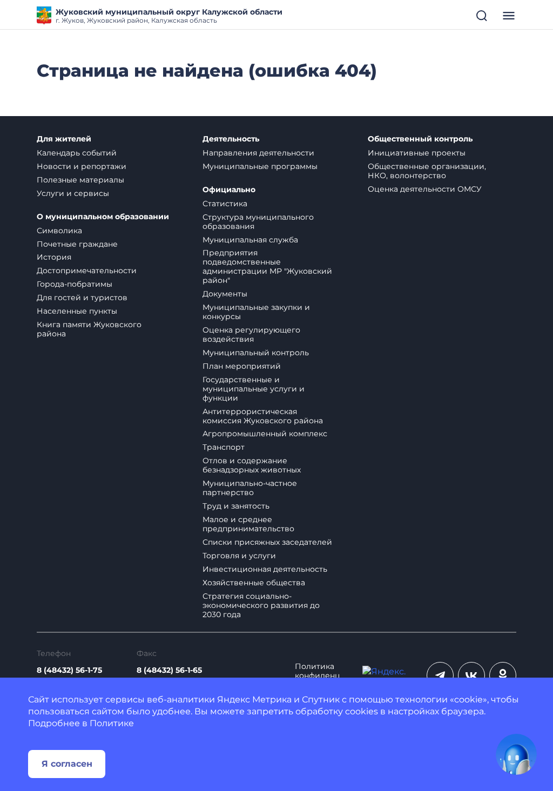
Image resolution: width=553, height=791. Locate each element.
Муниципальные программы (260, 166)
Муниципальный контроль (256, 352)
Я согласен (67, 764)
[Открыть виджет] (516, 754)
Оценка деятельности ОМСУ (425, 189)
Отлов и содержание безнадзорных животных (252, 465)
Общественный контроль (420, 139)
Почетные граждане (77, 244)
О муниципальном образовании (103, 216)
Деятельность (231, 139)
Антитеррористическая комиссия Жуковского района (263, 416)
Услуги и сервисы (73, 193)
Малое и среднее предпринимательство (248, 524)
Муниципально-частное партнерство (250, 487)
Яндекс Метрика (254, 699)
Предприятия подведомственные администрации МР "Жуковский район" (267, 266)
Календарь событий (77, 153)
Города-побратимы (74, 284)
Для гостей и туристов (82, 297)
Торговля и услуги (239, 555)
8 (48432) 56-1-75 (69, 670)
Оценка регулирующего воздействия (251, 334)
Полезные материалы (80, 180)
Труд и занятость (236, 506)
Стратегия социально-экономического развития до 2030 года (261, 605)
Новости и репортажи (81, 166)
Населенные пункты (77, 311)
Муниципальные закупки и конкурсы (256, 311)
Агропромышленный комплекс (265, 433)
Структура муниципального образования (258, 221)
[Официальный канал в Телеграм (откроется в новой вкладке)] (440, 675)
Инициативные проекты (417, 153)
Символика (59, 230)
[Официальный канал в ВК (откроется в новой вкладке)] (471, 675)
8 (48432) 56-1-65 (169, 670)
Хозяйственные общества (254, 582)
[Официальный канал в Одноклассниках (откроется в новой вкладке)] (502, 675)
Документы (225, 294)
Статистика (225, 203)
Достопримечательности (87, 270)
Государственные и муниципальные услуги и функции (254, 389)
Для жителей (64, 139)
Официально (229, 189)
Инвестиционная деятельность (265, 569)
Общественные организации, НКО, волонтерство (427, 170)
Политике (112, 723)
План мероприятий (242, 366)
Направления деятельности (258, 153)
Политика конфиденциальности (317, 675)
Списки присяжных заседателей (267, 542)
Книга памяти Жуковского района (89, 329)
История (54, 257)
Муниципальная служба (250, 240)
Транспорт (224, 447)
